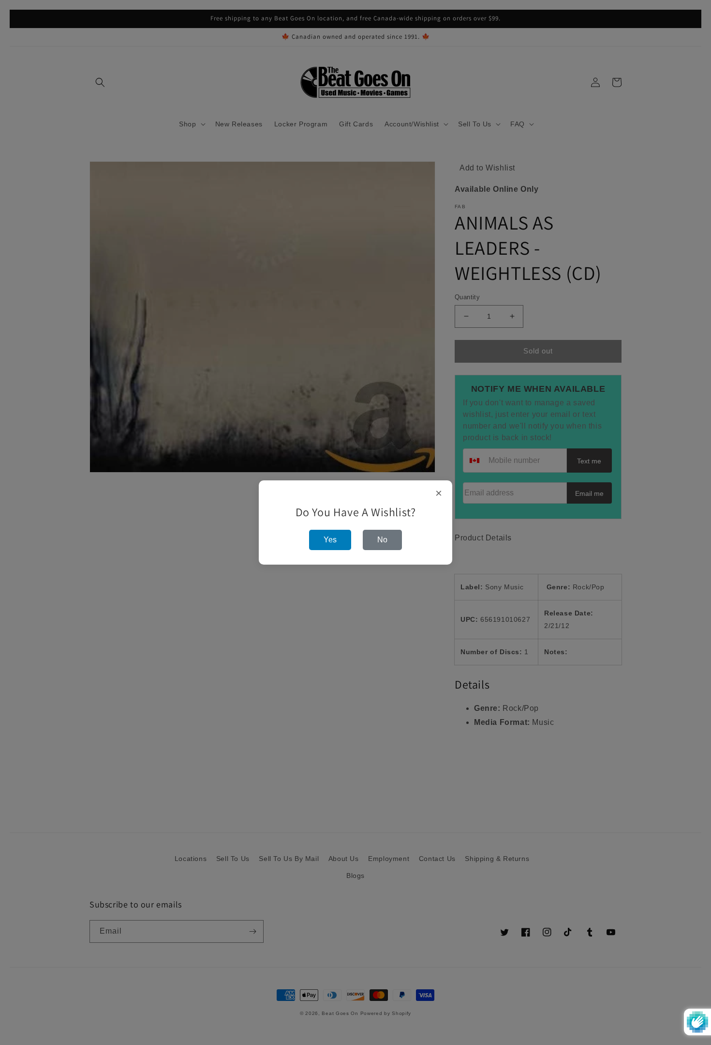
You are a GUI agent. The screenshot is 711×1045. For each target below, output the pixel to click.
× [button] (439, 493)
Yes (330, 540)
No (382, 540)
